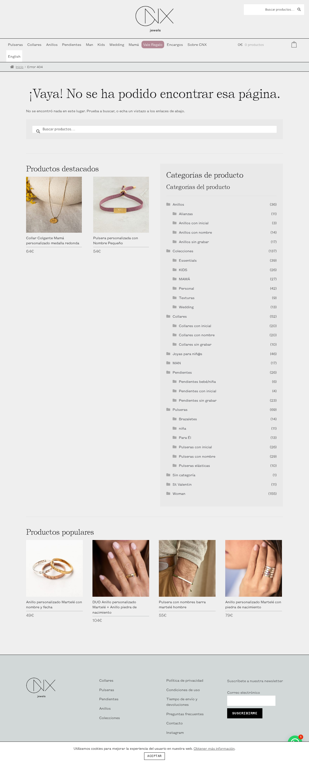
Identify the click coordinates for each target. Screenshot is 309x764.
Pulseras (15, 44)
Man (89, 44)
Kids (101, 44)
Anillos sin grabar (194, 241)
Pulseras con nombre (197, 456)
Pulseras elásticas (194, 465)
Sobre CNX (197, 44)
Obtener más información (214, 748)
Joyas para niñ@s (187, 353)
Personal (186, 288)
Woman (179, 493)
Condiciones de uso (183, 689)
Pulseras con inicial (195, 446)
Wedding (116, 44)
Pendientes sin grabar (198, 400)
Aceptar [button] (154, 756)
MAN (177, 362)
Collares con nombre (197, 334)
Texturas (187, 297)
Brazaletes (188, 418)
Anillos (52, 44)
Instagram (175, 732)
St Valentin (182, 484)
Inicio (19, 67)
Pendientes (71, 44)
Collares (34, 44)
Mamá (134, 44)
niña (182, 428)
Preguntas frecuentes (185, 713)
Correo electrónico (243, 692)
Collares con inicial (195, 325)
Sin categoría (184, 474)
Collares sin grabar (195, 344)
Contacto (174, 723)
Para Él (185, 437)
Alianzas (186, 213)
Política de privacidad (184, 680)
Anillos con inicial (194, 222)
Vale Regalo (152, 44)
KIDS (183, 269)
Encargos (175, 44)
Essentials (188, 260)
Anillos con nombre (195, 232)
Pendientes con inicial (197, 390)
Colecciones (183, 250)
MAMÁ (184, 278)
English (14, 56)
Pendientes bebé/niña (197, 381)
